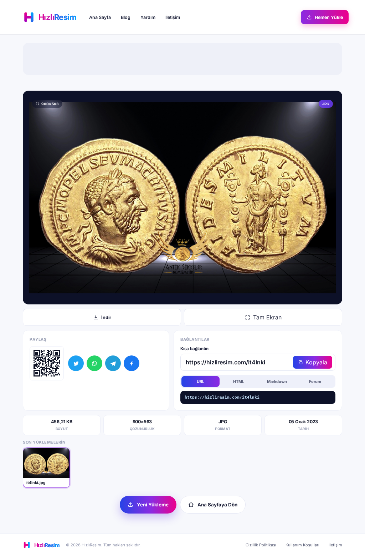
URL (200, 381)
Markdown (277, 381)
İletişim (172, 17)
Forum (315, 381)
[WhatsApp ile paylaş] (94, 363)
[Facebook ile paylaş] (131, 363)
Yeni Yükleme (153, 504)
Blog (125, 17)
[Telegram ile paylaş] (113, 363)
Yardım (147, 17)
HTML (238, 381)
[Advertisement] (182, 59)
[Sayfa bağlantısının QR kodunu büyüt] (47, 363)
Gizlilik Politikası (261, 544)
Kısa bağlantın (194, 348)
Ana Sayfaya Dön (217, 504)
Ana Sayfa (100, 17)
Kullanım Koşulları (302, 544)
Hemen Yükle (329, 17)
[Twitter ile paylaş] (76, 363)
